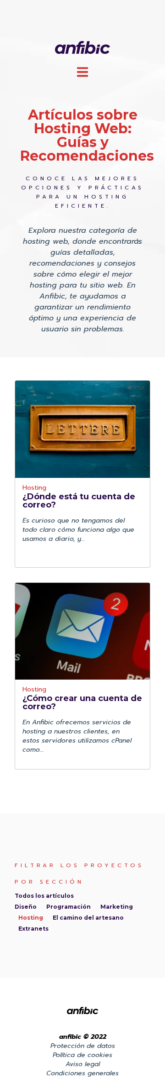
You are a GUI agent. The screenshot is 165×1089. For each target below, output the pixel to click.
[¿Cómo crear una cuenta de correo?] (82, 631)
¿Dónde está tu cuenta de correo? (78, 501)
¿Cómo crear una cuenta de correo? (82, 702)
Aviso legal (83, 1064)
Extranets (33, 928)
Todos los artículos (44, 895)
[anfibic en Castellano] (82, 46)
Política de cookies (82, 1055)
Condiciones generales (82, 1073)
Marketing (116, 906)
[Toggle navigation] (82, 72)
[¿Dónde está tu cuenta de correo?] (82, 429)
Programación (68, 906)
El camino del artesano (88, 917)
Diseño (26, 906)
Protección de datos (82, 1046)
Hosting (34, 488)
